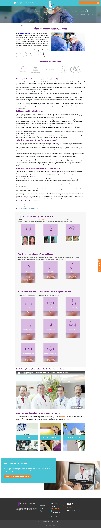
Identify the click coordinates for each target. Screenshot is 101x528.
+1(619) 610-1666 (23, 3)
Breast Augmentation (28, 271)
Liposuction (28, 307)
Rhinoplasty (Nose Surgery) (50, 234)
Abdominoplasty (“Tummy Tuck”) (50, 307)
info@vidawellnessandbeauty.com (57, 516)
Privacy (42, 511)
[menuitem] (4, 3)
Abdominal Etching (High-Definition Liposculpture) (72, 308)
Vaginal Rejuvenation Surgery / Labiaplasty (50, 354)
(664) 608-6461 (43, 505)
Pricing (71, 11)
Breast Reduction (72, 271)
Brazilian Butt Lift (72, 329)
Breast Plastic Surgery (22, 206)
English (4, 3)
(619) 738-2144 (23, 419)
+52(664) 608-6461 (36, 3)
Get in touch (99, 267)
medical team (63, 416)
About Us (22, 11)
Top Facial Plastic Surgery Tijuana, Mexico (35, 216)
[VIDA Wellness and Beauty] (50, 4)
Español (10, 3)
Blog (76, 11)
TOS (41, 513)
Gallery (45, 11)
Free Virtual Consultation (88, 3)
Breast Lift (50, 271)
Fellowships (63, 11)
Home (16, 11)
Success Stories (54, 11)
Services (28, 11)
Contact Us (83, 11)
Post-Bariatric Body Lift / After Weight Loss (28, 330)
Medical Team (37, 11)
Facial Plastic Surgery (22, 204)
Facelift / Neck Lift (28, 234)
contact (67, 418)
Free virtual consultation (16, 477)
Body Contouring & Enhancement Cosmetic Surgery (28, 208)
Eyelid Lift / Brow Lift (72, 234)
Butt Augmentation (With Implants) (28, 354)
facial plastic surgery (46, 220)
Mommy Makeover (50, 329)
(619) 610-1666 (43, 510)
